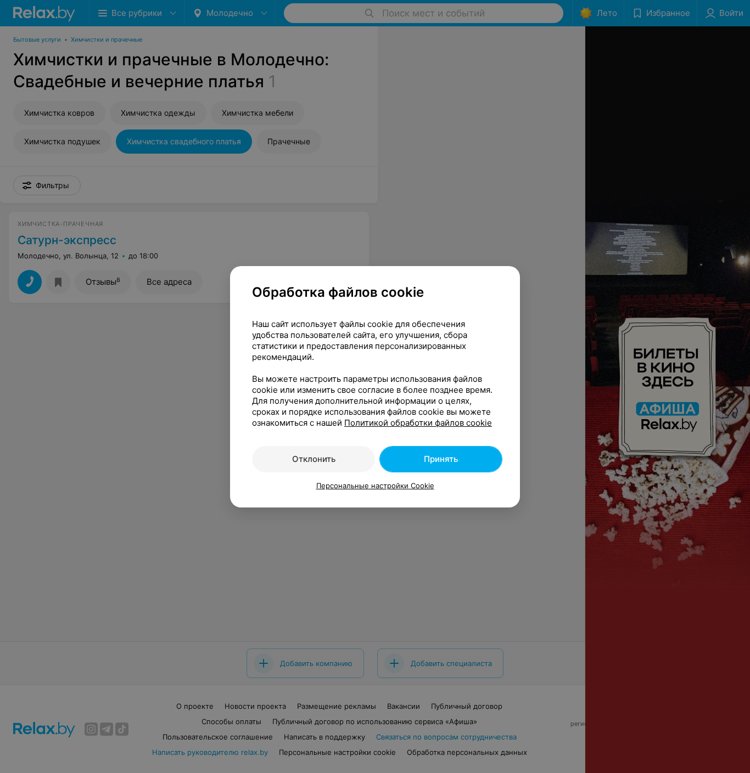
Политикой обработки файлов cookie (418, 422)
